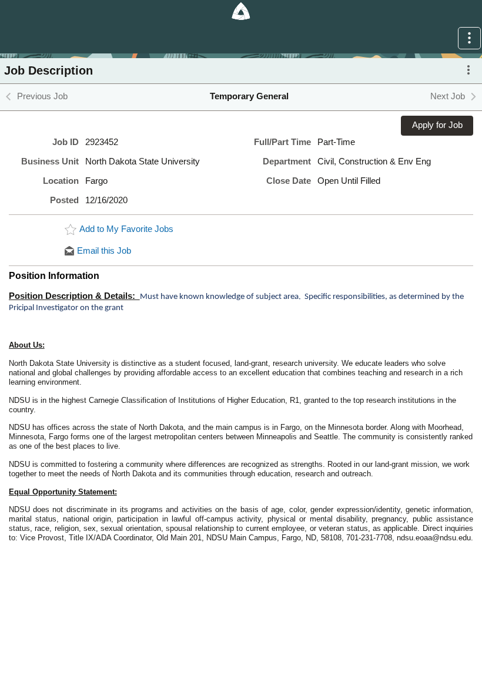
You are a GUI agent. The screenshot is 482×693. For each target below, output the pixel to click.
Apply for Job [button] (437, 125)
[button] (469, 38)
